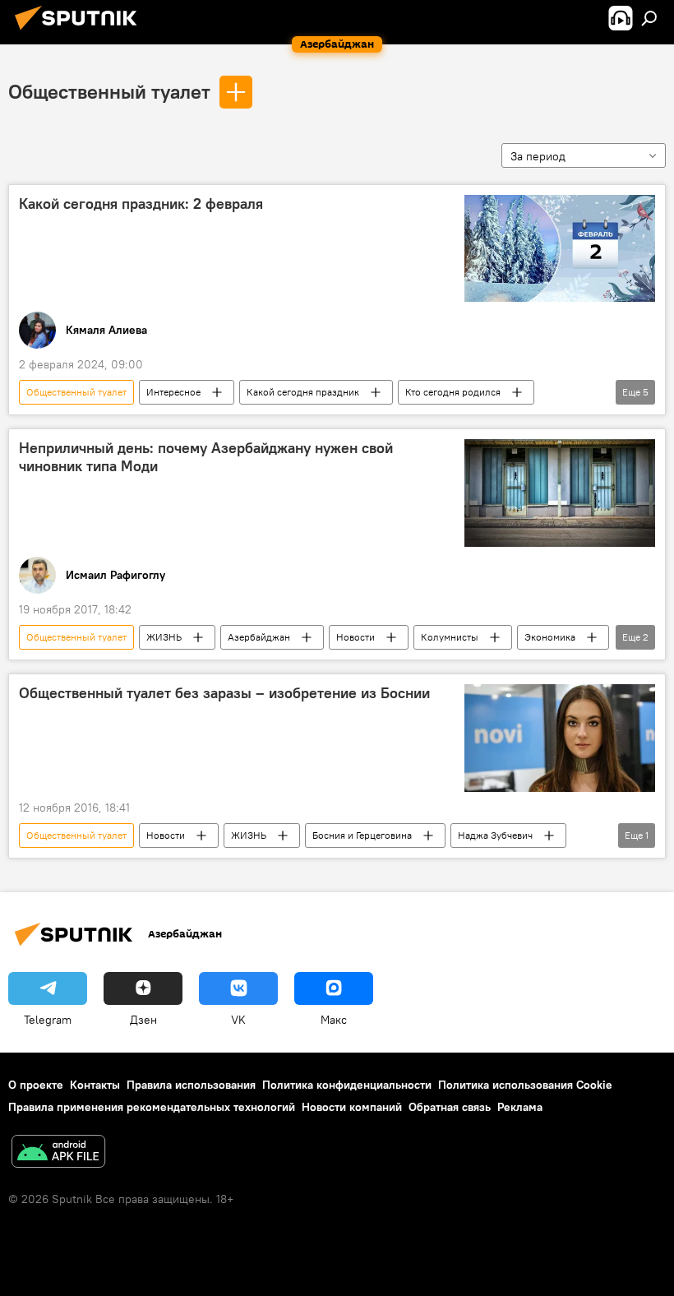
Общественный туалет (109, 91)
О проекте (35, 1084)
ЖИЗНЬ (164, 637)
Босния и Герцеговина (362, 835)
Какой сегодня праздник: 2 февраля (141, 204)
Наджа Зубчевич (495, 835)
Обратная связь (450, 1106)
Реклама (519, 1106)
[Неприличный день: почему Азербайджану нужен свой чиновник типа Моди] (559, 493)
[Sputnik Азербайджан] (80, 32)
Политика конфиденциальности (347, 1084)
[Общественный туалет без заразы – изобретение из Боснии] (559, 737)
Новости (355, 637)
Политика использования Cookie (525, 1084)
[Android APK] (58, 1153)
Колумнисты (449, 637)
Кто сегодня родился (453, 392)
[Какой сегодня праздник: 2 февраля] (559, 248)
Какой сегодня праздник (303, 392)
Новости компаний (352, 1106)
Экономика (549, 637)
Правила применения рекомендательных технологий (151, 1106)
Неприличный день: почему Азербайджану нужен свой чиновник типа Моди (206, 457)
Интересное (173, 392)
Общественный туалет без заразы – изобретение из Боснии (224, 693)
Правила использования (191, 1084)
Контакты (95, 1084)
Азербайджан (259, 637)
